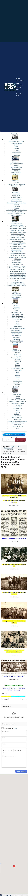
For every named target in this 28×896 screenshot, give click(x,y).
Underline (9, 750)
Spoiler (3, 752)
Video (21, 750)
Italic (6, 750)
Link (15, 750)
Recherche (14, 437)
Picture (18, 750)
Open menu (14, 133)
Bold (3, 750)
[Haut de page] (25, 893)
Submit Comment (21, 771)
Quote (11, 750)
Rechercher (21, 440)
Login (15, 728)
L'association (20, 81)
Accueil (18, 78)
